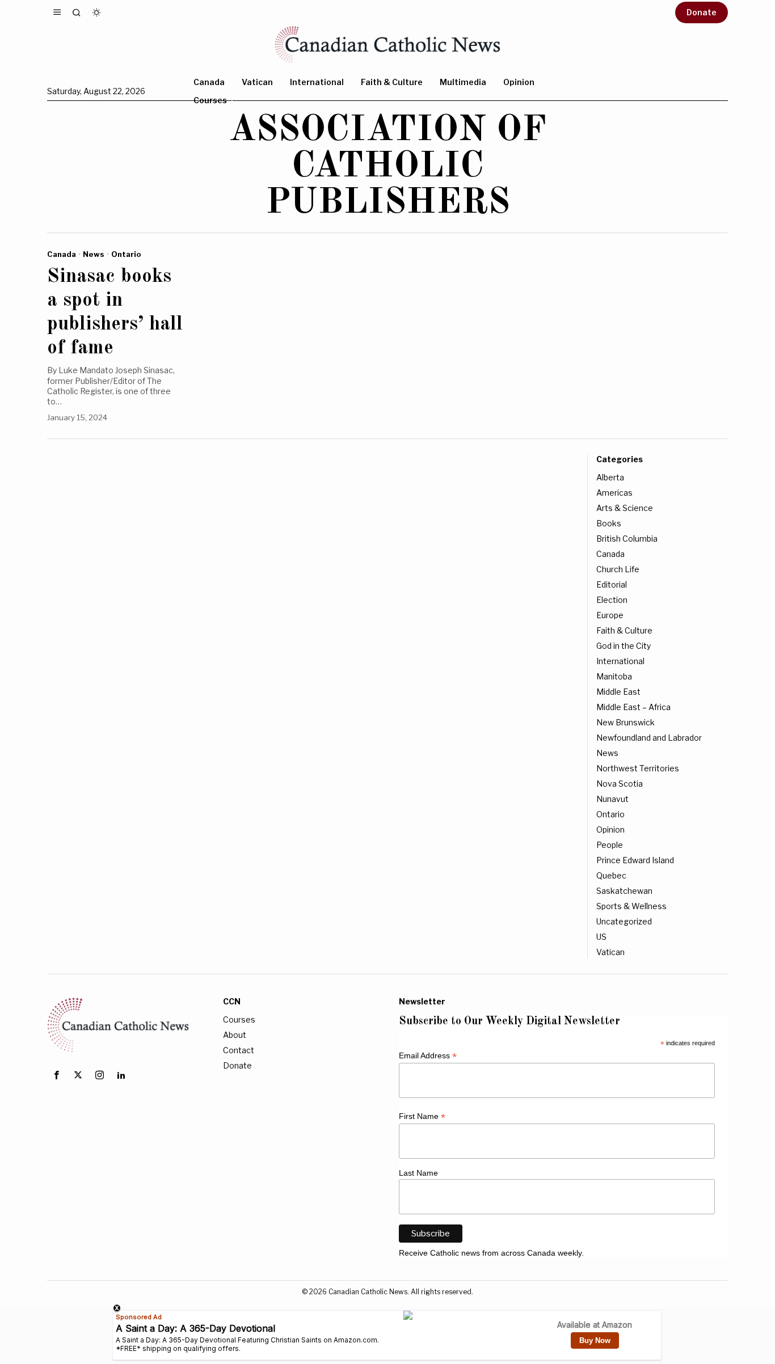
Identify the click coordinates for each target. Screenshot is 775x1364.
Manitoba (614, 676)
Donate (237, 1065)
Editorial (611, 584)
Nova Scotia (619, 783)
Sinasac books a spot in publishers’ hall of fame (115, 312)
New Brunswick (625, 722)
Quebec (611, 875)
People (609, 845)
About (234, 1035)
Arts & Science (624, 508)
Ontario (126, 254)
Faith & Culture (624, 630)
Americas (614, 492)
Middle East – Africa (633, 707)
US (601, 936)
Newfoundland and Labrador (649, 737)
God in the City (623, 646)
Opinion (610, 829)
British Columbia (627, 538)
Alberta (610, 477)
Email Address (428, 1055)
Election (611, 600)
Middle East (618, 691)
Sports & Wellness (631, 906)
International (620, 661)
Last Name (418, 1172)
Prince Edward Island (635, 860)
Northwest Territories (637, 768)
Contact (238, 1050)
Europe (610, 615)
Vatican (610, 952)
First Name (422, 1116)
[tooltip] (56, 1075)
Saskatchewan (624, 891)
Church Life (617, 569)
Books (608, 523)
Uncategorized (624, 921)
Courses (239, 1019)
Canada (61, 254)
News (93, 254)
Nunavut (612, 799)
